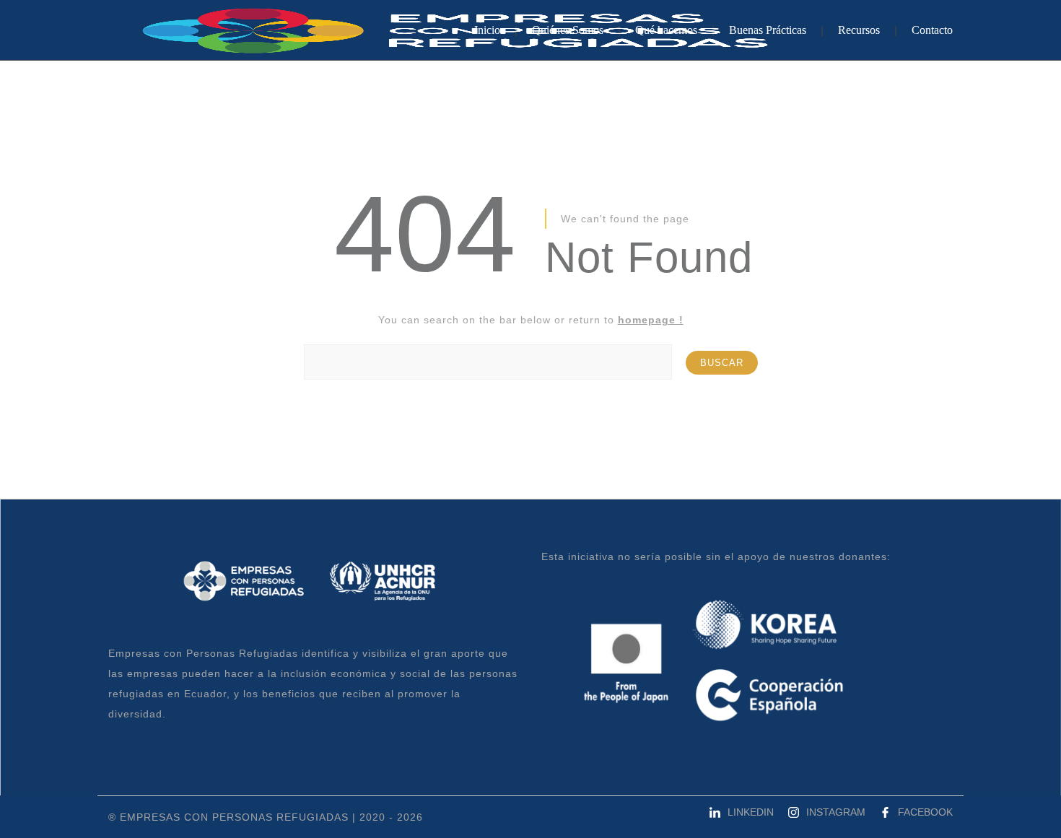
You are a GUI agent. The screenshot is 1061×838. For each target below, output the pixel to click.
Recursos (859, 30)
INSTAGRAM (835, 812)
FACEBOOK (925, 812)
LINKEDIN (751, 812)
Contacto (932, 30)
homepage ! (651, 320)
